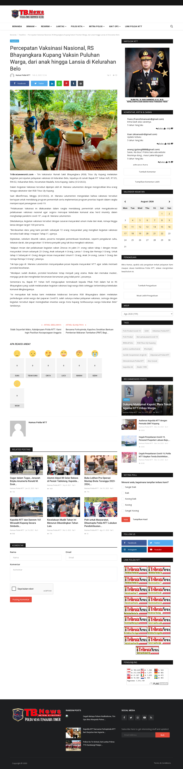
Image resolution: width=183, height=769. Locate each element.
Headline (22, 35)
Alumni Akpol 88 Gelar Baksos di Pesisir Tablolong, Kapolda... (63, 479)
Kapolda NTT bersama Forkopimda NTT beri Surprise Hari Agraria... (99, 730)
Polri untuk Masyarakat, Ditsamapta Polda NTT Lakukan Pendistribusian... (100, 522)
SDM (147, 331)
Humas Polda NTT (23, 75)
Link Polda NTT (133, 26)
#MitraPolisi (128, 343)
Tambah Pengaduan (147, 285)
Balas (161, 128)
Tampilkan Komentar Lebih (147, 181)
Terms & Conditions (162, 763)
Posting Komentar (20, 599)
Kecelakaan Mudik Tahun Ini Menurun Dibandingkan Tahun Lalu (62, 522)
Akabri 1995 (142, 367)
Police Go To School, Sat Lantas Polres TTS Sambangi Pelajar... (99, 743)
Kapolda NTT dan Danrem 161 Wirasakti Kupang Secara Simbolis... (25, 522)
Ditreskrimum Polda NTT (133, 361)
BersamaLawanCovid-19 (147, 337)
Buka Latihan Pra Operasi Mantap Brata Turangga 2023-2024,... (99, 481)
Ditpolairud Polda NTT (159, 355)
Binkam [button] (30, 26)
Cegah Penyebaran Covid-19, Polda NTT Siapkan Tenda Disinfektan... (155, 455)
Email (68, 552)
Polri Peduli (128, 337)
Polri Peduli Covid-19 (132, 331)
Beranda (17, 26)
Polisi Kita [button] (77, 26)
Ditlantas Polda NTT (161, 331)
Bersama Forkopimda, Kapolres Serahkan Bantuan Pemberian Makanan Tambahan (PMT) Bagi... (89, 331)
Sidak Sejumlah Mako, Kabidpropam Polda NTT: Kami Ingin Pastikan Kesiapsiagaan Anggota (35, 331)
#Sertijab (148, 349)
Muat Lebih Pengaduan (147, 295)
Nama (13, 552)
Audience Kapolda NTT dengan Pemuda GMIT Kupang (153, 422)
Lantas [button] (60, 26)
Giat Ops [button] (114, 26)
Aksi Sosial (152, 361)
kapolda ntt (128, 367)
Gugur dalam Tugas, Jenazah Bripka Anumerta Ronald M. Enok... (25, 481)
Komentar (17, 545)
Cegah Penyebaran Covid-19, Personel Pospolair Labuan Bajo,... (154, 438)
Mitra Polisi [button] (96, 26)
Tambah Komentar (147, 171)
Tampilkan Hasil (140, 519)
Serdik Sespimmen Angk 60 (134, 355)
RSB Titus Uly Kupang (146, 343)
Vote (126, 519)
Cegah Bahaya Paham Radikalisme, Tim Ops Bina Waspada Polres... (99, 718)
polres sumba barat (131, 349)
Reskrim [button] (45, 26)
